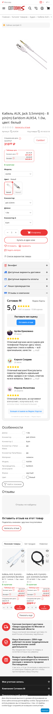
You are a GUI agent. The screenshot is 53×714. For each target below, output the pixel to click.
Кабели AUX (43, 17)
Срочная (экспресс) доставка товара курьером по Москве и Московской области (28, 626)
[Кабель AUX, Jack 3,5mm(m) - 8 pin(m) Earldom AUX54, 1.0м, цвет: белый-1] (26, 53)
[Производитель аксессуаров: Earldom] (41, 140)
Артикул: (5, 131)
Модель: (8, 169)
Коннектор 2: (10, 218)
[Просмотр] (22, 550)
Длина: (7, 208)
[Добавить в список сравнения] (22, 561)
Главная (6, 17)
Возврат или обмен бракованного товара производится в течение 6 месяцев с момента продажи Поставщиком (30, 661)
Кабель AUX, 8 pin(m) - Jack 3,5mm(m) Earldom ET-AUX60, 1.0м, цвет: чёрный (37, 576)
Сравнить (26, 246)
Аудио (32, 17)
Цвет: (6, 179)
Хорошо (45, 710)
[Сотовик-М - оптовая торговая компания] (16, 8)
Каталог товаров (19, 17)
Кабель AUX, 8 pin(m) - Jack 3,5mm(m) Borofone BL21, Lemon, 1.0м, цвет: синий (13, 576)
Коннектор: (9, 198)
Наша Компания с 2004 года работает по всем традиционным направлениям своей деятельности (30, 643)
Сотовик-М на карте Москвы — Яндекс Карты (26, 416)
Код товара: (32, 131)
